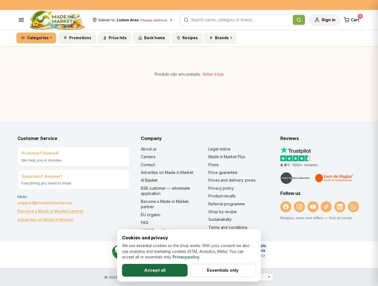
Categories (39, 38)
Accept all (154, 270)
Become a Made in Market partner (50, 211)
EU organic (150, 214)
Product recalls (221, 196)
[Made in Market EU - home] (57, 20)
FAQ (144, 222)
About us (149, 149)
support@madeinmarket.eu (44, 202)
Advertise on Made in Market (45, 219)
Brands (223, 38)
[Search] (299, 20)
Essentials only (223, 270)
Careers (148, 156)
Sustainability (220, 219)
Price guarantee (222, 172)
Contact (148, 164)
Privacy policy (221, 188)
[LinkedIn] (339, 206)
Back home (154, 38)
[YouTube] (313, 206)
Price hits (118, 38)
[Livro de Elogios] (334, 178)
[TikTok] (326, 206)
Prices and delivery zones (232, 180)
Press (213, 164)
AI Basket (149, 180)
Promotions (80, 38)
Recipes (190, 38)
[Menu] (21, 20)
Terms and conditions (227, 227)
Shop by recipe (222, 211)
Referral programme (226, 204)
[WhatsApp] (353, 206)
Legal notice (219, 149)
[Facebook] (285, 206)
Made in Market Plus (226, 156)
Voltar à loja (213, 74)
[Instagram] (299, 206)
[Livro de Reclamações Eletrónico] (295, 178)
